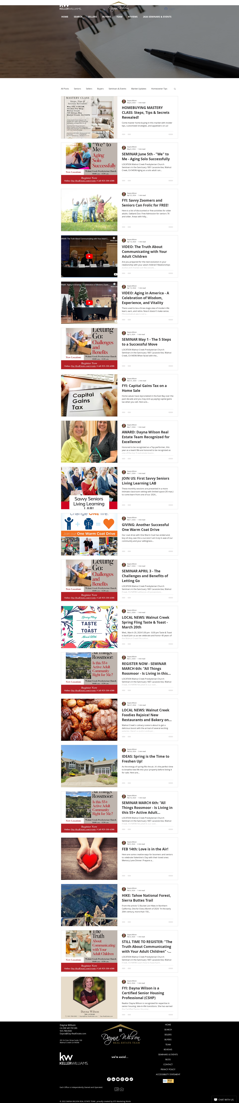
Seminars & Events (117, 88)
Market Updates (138, 88)
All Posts (65, 88)
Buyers (100, 88)
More (153, 88)
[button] (92, 17)
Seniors (77, 88)
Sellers (89, 88)
